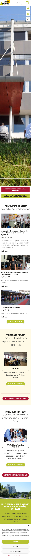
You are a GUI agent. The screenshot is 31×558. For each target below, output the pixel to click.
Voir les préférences (15, 551)
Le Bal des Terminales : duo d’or (10, 307)
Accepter (15, 542)
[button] (28, 526)
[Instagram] (28, 13)
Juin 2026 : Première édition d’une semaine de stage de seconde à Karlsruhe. (14, 273)
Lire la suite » (4, 251)
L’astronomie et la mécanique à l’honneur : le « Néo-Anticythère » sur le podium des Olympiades (14, 233)
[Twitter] (28, 8)
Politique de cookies (11, 555)
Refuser (15, 547)
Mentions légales (19, 555)
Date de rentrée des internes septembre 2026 (15, 196)
